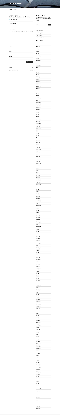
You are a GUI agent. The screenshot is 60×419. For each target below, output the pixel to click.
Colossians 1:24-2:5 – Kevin (40, 30)
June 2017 (37, 231)
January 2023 (38, 121)
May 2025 (37, 72)
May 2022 (37, 135)
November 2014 (38, 285)
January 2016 (38, 261)
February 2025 (38, 77)
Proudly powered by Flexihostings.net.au (15, 416)
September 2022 (38, 128)
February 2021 (38, 154)
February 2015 (38, 280)
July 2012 (37, 334)
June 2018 (37, 210)
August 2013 (38, 311)
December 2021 (38, 144)
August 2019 (38, 186)
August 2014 (38, 290)
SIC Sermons (15, 3)
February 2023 (38, 119)
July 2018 (37, 208)
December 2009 (38, 388)
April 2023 (37, 116)
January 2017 (38, 240)
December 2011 (38, 346)
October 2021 (38, 147)
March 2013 (38, 320)
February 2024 (38, 98)
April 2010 (37, 381)
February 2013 (38, 322)
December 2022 (38, 123)
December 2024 (38, 81)
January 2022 (38, 142)
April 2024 (37, 95)
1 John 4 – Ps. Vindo (39, 33)
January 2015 (38, 282)
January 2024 (38, 100)
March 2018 (38, 215)
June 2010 (37, 378)
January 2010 (38, 386)
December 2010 (38, 367)
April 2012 (37, 339)
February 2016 (38, 259)
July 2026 (37, 48)
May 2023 (37, 114)
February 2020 (38, 175)
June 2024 (37, 91)
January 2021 (38, 156)
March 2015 (38, 278)
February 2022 (38, 140)
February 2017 (38, 238)
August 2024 (38, 88)
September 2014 (38, 289)
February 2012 (38, 343)
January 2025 (38, 79)
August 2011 (38, 353)
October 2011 (38, 350)
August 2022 (38, 130)
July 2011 (37, 355)
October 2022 (38, 126)
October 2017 (38, 224)
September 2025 (38, 65)
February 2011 (38, 364)
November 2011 (38, 348)
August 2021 (38, 151)
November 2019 (38, 180)
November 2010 (38, 369)
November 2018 (38, 201)
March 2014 (38, 299)
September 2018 (38, 205)
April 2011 (37, 360)
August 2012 (38, 332)
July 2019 (37, 187)
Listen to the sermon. (13, 19)
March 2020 (38, 173)
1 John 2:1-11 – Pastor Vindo (40, 37)
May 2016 (37, 254)
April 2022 (37, 137)
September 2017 (38, 226)
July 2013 (37, 313)
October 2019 (38, 182)
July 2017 (37, 229)
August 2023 (38, 109)
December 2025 (38, 60)
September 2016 (38, 247)
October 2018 (38, 203)
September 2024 (38, 86)
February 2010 (38, 385)
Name (10, 46)
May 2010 (37, 379)
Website (10, 56)
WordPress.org (38, 408)
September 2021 (38, 149)
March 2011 (38, 362)
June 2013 (37, 315)
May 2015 (37, 275)
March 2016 (38, 257)
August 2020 (38, 165)
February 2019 (38, 196)
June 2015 (37, 273)
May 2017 (37, 233)
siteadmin (16, 15)
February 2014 (38, 301)
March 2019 (38, 194)
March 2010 (38, 383)
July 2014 (37, 292)
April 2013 (37, 318)
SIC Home (10, 9)
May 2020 (37, 170)
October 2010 (38, 371)
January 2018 (38, 219)
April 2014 (37, 297)
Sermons (15, 9)
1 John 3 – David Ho (39, 35)
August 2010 (38, 374)
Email (10, 51)
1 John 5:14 (37, 20)
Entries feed (38, 404)
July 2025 (37, 69)
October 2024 (38, 84)
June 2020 (37, 168)
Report (11, 23)
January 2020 (38, 177)
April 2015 (37, 276)
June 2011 (37, 357)
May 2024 (37, 93)
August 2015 (38, 269)
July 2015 (37, 271)
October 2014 (38, 287)
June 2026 (37, 49)
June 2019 (37, 189)
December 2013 (38, 304)
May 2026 (37, 51)
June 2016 (37, 252)
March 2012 (38, 341)
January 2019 (38, 198)
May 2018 (37, 212)
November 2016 (38, 243)
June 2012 (37, 336)
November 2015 (38, 264)
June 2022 (37, 133)
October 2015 (38, 266)
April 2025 (37, 74)
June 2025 (37, 70)
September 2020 (38, 163)
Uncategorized (38, 397)
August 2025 (38, 67)
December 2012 (38, 325)
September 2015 (38, 268)
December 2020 (38, 158)
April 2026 (37, 53)
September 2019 (38, 184)
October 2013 (38, 308)
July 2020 (37, 166)
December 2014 (38, 283)
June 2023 (37, 112)
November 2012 (38, 327)
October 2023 (38, 105)
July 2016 (37, 250)
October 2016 (38, 245)
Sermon (14, 23)
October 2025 (38, 63)
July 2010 (37, 376)
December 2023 (38, 102)
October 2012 (38, 329)
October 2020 (38, 161)
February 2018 (38, 217)
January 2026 (38, 58)
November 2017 (38, 222)
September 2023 (38, 107)
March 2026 (38, 55)
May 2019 (37, 191)
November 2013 (38, 306)
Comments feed (38, 406)
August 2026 (38, 46)
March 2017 (38, 236)
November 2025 (38, 62)
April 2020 (37, 172)
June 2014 (37, 294)
